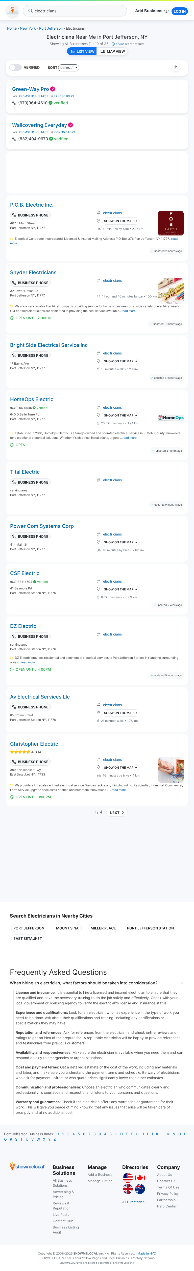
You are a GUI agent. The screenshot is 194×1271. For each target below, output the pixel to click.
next (113, 812)
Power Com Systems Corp (42, 526)
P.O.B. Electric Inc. (32, 205)
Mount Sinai (68, 928)
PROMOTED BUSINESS (33, 96)
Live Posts (61, 1215)
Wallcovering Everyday (39, 125)
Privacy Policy (168, 1193)
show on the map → (120, 221)
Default (67, 68)
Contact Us (166, 1181)
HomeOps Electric (31, 399)
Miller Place (103, 928)
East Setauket (27, 938)
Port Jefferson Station (150, 928)
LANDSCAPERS (64, 96)
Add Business (148, 10)
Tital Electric (25, 472)
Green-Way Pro (30, 89)
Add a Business (100, 1175)
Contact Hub (63, 1221)
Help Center (167, 1206)
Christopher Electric (34, 744)
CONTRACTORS (64, 132)
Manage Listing (100, 1181)
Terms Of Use (168, 1187)
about (130, 44)
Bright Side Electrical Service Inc (49, 345)
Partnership (166, 1200)
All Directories (133, 1202)
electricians (112, 213)
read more (129, 311)
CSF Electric (24, 573)
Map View (116, 51)
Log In (180, 11)
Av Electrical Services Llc (40, 697)
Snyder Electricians (33, 272)
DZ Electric (23, 626)
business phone (33, 215)
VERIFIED (32, 67)
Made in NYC (146, 1253)
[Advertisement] (52, 861)
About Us (164, 1175)
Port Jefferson (28, 928)
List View (85, 51)
